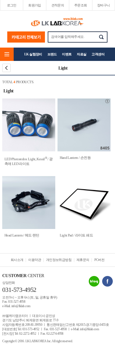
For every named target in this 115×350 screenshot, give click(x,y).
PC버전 (99, 260)
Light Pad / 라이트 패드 (76, 235)
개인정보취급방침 (58, 260)
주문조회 (80, 5)
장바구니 (103, 5)
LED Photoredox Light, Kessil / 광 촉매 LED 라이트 (28, 161)
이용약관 (34, 260)
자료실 (81, 54)
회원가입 (34, 5)
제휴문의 (82, 260)
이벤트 (66, 54)
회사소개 (17, 260)
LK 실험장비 (33, 54)
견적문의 (57, 5)
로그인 (11, 5)
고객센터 (98, 54)
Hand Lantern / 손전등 (75, 158)
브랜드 (52, 54)
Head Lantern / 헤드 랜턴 (21, 235)
